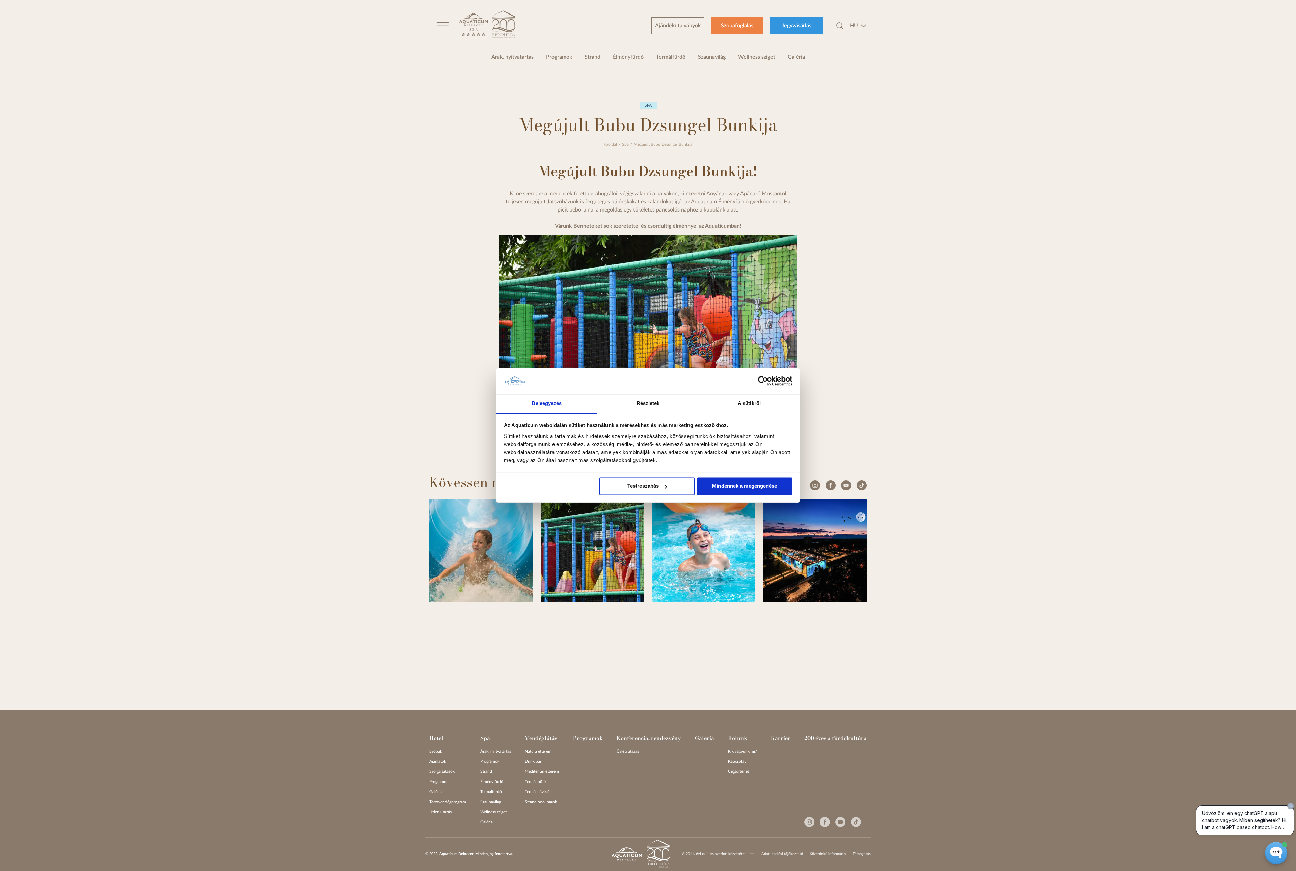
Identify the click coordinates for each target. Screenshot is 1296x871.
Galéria (796, 57)
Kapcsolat (737, 761)
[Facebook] (831, 485)
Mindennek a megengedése (744, 486)
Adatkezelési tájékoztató (782, 854)
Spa (625, 144)
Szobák (435, 751)
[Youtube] (846, 485)
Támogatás (862, 854)
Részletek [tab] (648, 403)
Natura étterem (538, 751)
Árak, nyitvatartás (512, 57)
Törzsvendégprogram (447, 802)
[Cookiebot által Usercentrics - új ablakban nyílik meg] (762, 381)
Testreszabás (643, 486)
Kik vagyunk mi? (742, 751)
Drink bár (533, 761)
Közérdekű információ (828, 854)
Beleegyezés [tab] (547, 403)
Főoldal (610, 144)
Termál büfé (535, 782)
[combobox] (858, 26)
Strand (592, 57)
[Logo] (473, 25)
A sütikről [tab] (749, 403)
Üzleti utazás (440, 812)
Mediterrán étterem (542, 771)
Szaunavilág (712, 57)
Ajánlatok (437, 761)
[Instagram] (815, 485)
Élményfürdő (628, 57)
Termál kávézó (537, 792)
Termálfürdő (670, 57)
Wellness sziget (756, 57)
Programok (559, 57)
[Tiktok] (862, 485)
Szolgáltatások (442, 771)
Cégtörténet (738, 771)
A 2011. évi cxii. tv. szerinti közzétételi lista (718, 854)
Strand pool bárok (541, 802)
